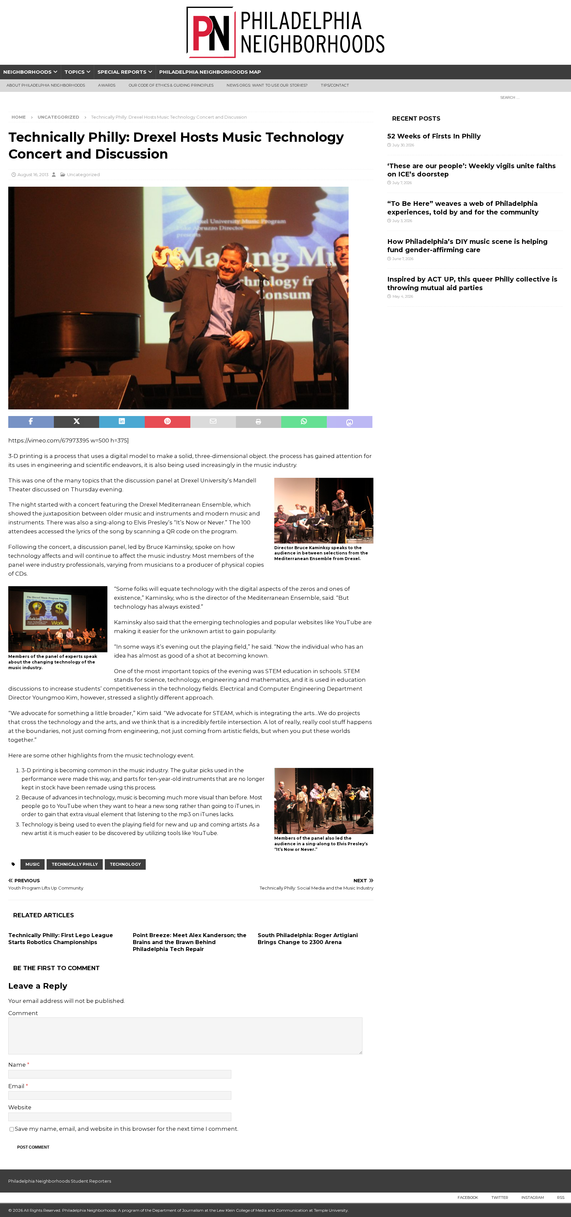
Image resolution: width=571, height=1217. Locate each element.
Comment (23, 1013)
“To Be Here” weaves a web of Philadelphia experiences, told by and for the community (463, 208)
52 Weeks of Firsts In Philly (434, 136)
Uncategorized (83, 174)
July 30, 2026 (403, 145)
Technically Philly (75, 864)
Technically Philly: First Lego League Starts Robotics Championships (60, 938)
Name (17, 1064)
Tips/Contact (335, 85)
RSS (560, 1197)
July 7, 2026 (402, 182)
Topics (74, 72)
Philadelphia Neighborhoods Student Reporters (59, 1181)
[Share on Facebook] (31, 422)
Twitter (499, 1197)
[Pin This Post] (167, 422)
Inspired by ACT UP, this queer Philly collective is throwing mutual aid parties (472, 283)
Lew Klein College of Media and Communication (262, 1210)
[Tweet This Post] (76, 422)
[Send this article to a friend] (213, 422)
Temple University (331, 1210)
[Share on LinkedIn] (122, 422)
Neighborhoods (27, 72)
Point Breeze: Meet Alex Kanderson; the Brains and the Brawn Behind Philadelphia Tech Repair (190, 942)
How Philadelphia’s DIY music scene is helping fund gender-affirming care (467, 246)
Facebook (468, 1197)
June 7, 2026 (403, 258)
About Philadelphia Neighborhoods (46, 85)
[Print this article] (259, 422)
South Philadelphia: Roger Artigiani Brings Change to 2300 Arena (308, 938)
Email (17, 1086)
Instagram (532, 1197)
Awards (106, 85)
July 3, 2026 (402, 220)
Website (19, 1107)
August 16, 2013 (33, 174)
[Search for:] (530, 97)
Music (32, 864)
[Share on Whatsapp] (304, 422)
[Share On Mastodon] (349, 422)
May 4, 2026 (403, 296)
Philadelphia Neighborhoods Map (210, 72)
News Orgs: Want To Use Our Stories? (267, 85)
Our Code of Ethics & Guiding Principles (171, 85)
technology (125, 864)
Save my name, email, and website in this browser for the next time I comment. (126, 1128)
